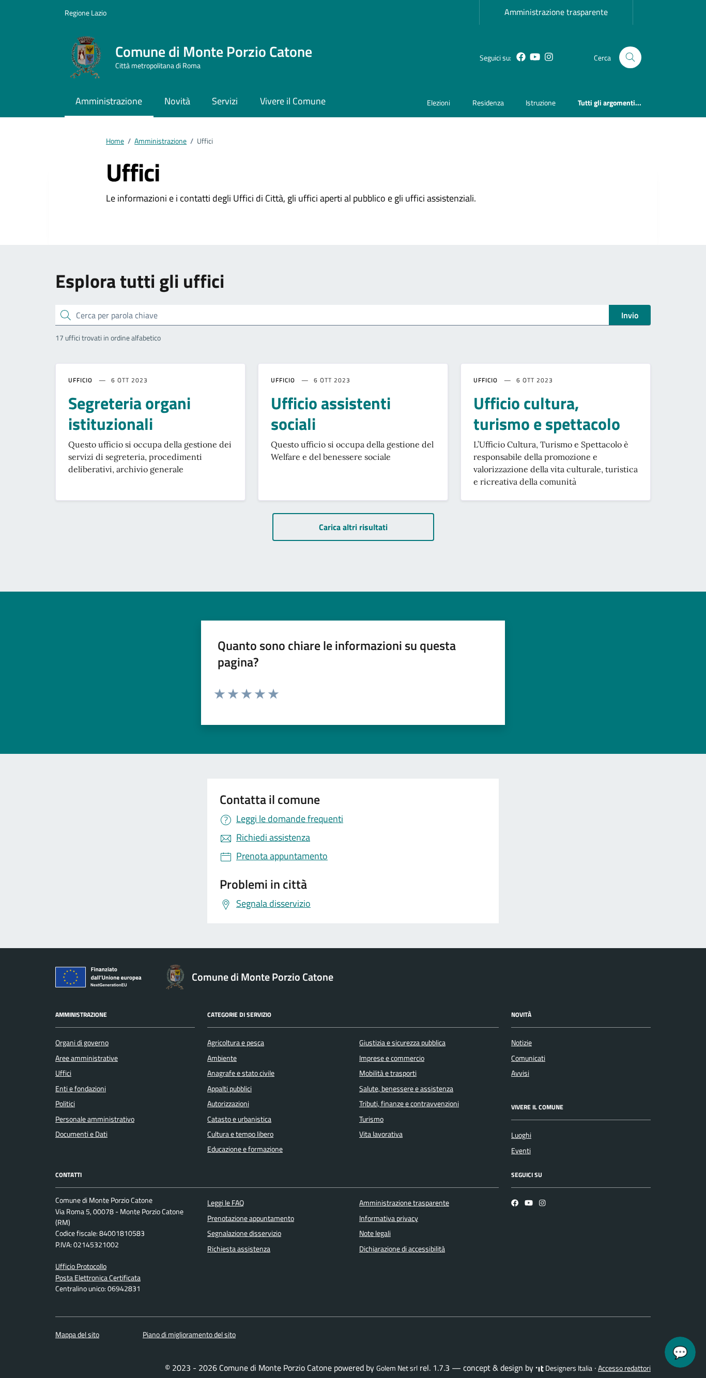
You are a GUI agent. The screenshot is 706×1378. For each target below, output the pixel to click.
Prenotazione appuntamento (250, 1218)
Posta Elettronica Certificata (98, 1277)
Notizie (521, 1042)
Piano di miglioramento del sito (189, 1334)
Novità (177, 101)
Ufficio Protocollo (80, 1266)
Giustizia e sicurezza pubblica (402, 1042)
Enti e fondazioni (80, 1088)
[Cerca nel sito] (630, 58)
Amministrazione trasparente (556, 12)
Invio (629, 315)
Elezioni (438, 102)
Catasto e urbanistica (239, 1119)
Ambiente (222, 1058)
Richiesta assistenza (238, 1249)
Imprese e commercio (391, 1058)
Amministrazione (108, 101)
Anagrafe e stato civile (240, 1073)
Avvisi (520, 1073)
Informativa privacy (388, 1218)
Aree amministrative (86, 1058)
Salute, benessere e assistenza (406, 1088)
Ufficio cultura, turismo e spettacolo (546, 413)
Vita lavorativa (381, 1134)
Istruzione (541, 102)
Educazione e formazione (245, 1149)
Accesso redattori (624, 1368)
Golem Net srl (397, 1368)
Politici (65, 1103)
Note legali (375, 1233)
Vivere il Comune (293, 101)
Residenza (488, 102)
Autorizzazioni (228, 1103)
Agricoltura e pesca (235, 1042)
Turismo (371, 1119)
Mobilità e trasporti (388, 1073)
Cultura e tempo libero (240, 1134)
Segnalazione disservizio (244, 1233)
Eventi (521, 1150)
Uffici (63, 1073)
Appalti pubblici (229, 1088)
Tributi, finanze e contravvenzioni (409, 1103)
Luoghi (521, 1135)
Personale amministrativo (94, 1119)
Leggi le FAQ (225, 1203)
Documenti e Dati (81, 1134)
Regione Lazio (85, 12)
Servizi (225, 101)
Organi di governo (82, 1042)
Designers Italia (568, 1368)
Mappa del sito (77, 1334)
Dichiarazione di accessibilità (402, 1249)
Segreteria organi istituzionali (129, 413)
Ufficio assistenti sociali (331, 413)
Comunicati (528, 1058)
